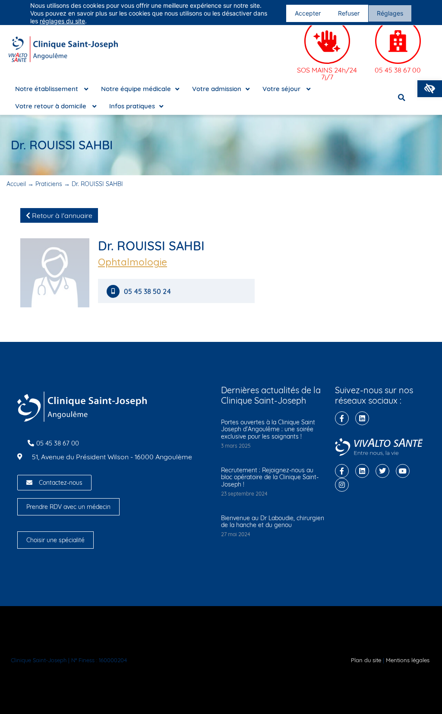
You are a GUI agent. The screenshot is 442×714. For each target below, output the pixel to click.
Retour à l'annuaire (61, 215)
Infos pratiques (132, 106)
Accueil (16, 184)
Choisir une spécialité (55, 540)
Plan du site (366, 660)
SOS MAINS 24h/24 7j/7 (327, 73)
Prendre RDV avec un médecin (68, 507)
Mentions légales (407, 660)
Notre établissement (47, 89)
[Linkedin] (362, 418)
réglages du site (62, 21)
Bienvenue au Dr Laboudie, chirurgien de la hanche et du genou (272, 521)
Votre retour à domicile (51, 106)
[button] (429, 88)
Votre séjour (282, 89)
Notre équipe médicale (136, 89)
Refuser (349, 13)
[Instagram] (342, 485)
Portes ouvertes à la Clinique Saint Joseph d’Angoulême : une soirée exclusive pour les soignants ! (268, 429)
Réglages (390, 13)
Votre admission (216, 89)
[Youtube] (403, 471)
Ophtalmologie (132, 262)
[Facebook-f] (342, 418)
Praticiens (48, 184)
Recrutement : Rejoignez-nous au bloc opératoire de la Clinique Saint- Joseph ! (270, 477)
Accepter (308, 13)
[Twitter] (382, 471)
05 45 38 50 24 (147, 291)
